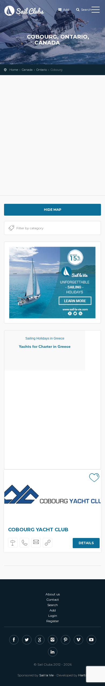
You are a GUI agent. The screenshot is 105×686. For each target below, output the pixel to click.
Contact (52, 600)
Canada (27, 70)
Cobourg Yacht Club (38, 530)
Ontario (41, 70)
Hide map (52, 210)
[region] (52, 135)
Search (86, 10)
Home (13, 70)
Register (52, 621)
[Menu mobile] (96, 11)
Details (86, 543)
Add (65, 10)
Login (52, 616)
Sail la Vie (46, 675)
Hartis (83, 675)
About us (53, 594)
